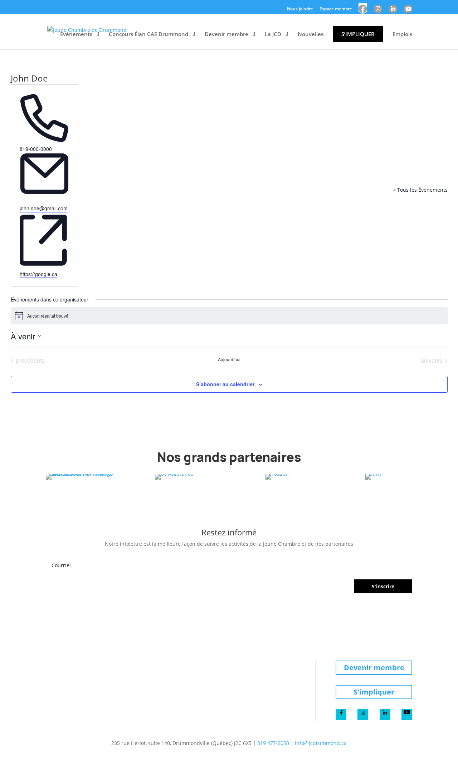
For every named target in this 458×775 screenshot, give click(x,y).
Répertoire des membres (272, 673)
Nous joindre (300, 9)
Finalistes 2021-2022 (70, 687)
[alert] (229, 315)
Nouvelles (310, 34)
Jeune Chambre (262, 664)
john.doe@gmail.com (44, 208)
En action (161, 673)
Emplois (402, 34)
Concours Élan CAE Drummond (148, 34)
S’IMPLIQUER (358, 34)
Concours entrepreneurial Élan (72, 667)
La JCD (273, 34)
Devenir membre (226, 34)
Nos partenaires (261, 699)
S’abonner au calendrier (225, 384)
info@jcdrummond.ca (321, 743)
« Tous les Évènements (420, 189)
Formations (164, 681)
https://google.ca (38, 274)
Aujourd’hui (229, 359)
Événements (76, 34)
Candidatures (62, 679)
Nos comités (257, 690)
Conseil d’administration (270, 681)
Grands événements (175, 690)
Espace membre (336, 9)
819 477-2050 (273, 743)
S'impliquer (374, 692)
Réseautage (165, 699)
